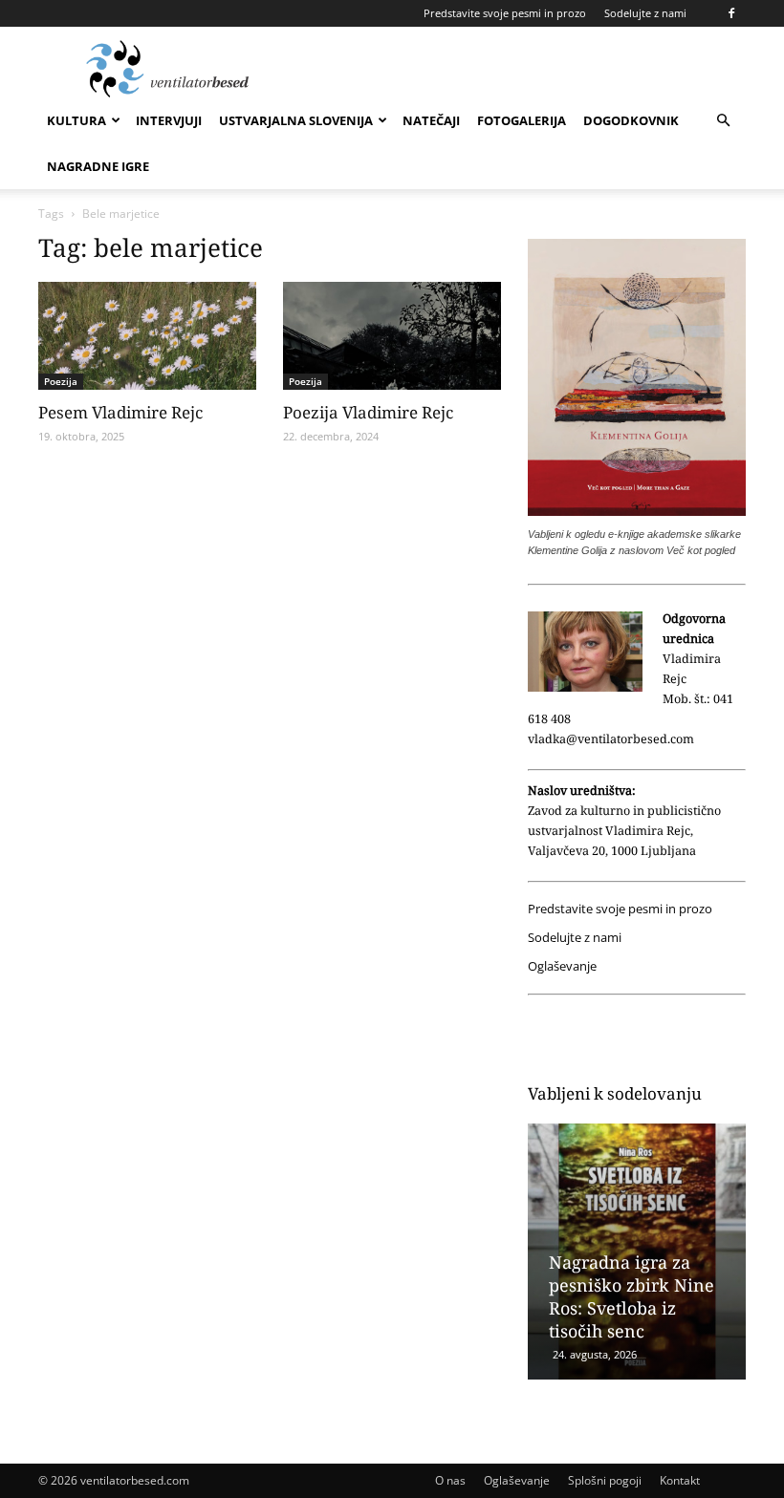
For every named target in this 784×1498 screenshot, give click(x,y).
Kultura (76, 120)
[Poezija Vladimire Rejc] (392, 336)
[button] (723, 121)
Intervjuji (169, 120)
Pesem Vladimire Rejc (120, 412)
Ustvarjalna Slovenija (296, 120)
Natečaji (431, 120)
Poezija (60, 381)
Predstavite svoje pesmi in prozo (505, 13)
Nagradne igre (98, 166)
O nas (450, 1480)
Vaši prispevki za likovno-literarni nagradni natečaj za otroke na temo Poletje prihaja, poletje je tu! (632, 1273)
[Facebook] (731, 13)
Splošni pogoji (605, 1480)
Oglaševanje (562, 966)
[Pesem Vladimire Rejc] (147, 336)
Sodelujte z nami (645, 13)
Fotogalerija (521, 120)
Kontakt (680, 1480)
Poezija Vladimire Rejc (368, 412)
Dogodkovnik (631, 120)
